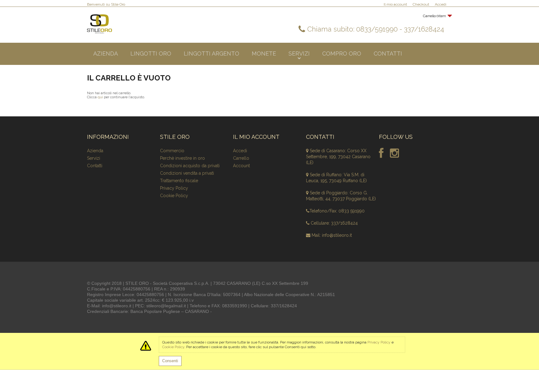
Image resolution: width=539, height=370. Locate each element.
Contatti (94, 165)
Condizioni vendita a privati (187, 173)
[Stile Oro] (99, 23)
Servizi (93, 158)
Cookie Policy (174, 195)
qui (100, 97)
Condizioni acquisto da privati (190, 165)
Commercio (172, 150)
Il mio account (395, 4)
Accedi (440, 4)
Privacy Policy (174, 188)
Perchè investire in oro (182, 158)
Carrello (241, 158)
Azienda (95, 150)
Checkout (421, 4)
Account (241, 165)
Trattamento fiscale (179, 180)
